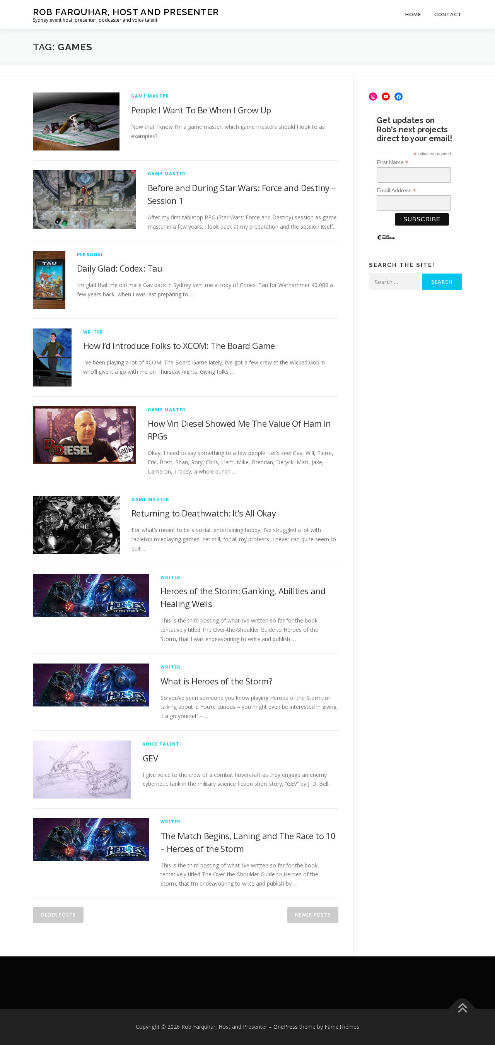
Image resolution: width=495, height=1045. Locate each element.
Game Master (150, 96)
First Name (392, 162)
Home (413, 14)
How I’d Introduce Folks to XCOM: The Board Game (179, 345)
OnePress (285, 1026)
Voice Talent (161, 744)
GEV (150, 758)
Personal (90, 254)
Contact (448, 14)
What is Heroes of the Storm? (216, 681)
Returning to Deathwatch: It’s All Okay (203, 513)
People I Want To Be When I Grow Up (201, 110)
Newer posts (313, 915)
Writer (93, 332)
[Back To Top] (462, 1009)
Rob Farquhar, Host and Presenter (126, 12)
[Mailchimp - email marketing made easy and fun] (386, 243)
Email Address (396, 190)
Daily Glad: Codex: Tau (119, 268)
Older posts (58, 915)
